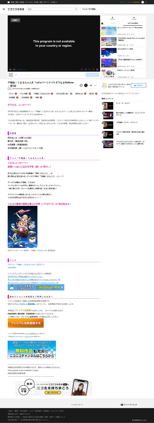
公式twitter (12, 267)
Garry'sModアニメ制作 (125, 49)
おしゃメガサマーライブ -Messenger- (130, 27)
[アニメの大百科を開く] (16, 94)
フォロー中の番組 (89, 9)
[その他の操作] (95, 85)
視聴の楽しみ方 (13, 414)
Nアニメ (46, 2)
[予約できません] (81, 85)
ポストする (86, 85)
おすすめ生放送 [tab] (133, 23)
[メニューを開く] (3, 9)
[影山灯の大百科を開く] (96, 94)
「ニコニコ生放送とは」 (31, 333)
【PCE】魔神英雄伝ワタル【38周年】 (130, 59)
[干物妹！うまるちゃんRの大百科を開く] (52, 94)
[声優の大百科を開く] (41, 97)
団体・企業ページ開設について (55, 417)
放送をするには (25, 414)
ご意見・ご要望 (13, 411)
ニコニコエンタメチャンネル (119, 84)
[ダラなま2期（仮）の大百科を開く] (71, 94)
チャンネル (29, 2)
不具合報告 (23, 411)
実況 (41, 2)
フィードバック (130, 404)
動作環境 (38, 411)
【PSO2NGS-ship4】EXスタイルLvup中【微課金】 (131, 39)
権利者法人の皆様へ (14, 417)
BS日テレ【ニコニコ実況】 (126, 70)
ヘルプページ (28, 336)
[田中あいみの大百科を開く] (85, 94)
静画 (17, 2)
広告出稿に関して (13, 420)
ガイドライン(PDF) (57, 411)
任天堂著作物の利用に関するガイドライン (35, 420)
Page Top (77, 405)
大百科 (36, 2)
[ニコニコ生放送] (16, 9)
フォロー (139, 85)
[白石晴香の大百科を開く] (17, 97)
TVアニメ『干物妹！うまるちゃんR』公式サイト (26, 264)
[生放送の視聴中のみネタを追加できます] (11, 75)
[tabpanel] (123, 52)
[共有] (90, 85)
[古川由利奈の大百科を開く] (31, 97)
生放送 (22, 2)
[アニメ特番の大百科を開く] (30, 94)
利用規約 (46, 411)
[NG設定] (102, 23)
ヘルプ (31, 411)
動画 (12, 2)
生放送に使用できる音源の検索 (33, 417)
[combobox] (52, 9)
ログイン (123, 2)
